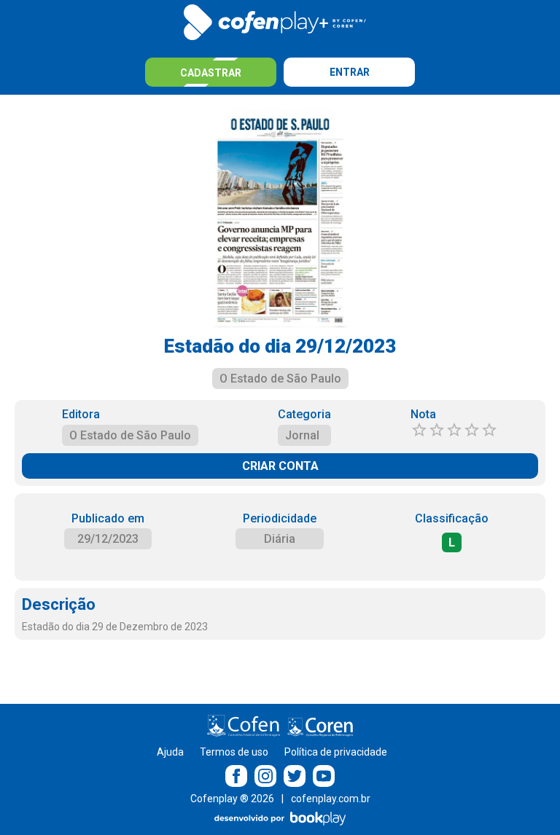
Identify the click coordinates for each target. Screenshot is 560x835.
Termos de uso (234, 752)
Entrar (350, 72)
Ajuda (170, 752)
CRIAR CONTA (280, 466)
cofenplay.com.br (330, 798)
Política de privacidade (335, 752)
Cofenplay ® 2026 (232, 798)
